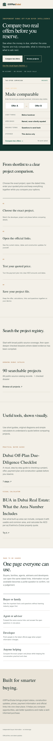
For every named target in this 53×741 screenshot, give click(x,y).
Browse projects (33, 59)
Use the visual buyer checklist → (15, 65)
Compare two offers (12, 59)
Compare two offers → (14, 141)
